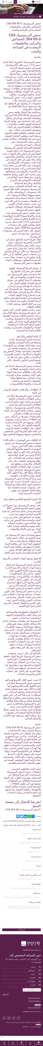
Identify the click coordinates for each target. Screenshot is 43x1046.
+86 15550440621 (34, 1008)
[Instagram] (9, 1018)
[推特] (4, 1018)
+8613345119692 (34, 1001)
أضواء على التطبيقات (19, 16)
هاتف (30, 1044)
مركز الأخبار (30, 16)
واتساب (21, 1044)
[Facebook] (14, 1018)
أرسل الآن (21, 930)
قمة (4, 1044)
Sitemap (25, 1027)
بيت (37, 16)
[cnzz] (38, 1024)
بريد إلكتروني (38, 1044)
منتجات (13, 1044)
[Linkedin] (18, 1018)
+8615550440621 (34, 998)
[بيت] (36, 2)
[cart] (15, 2)
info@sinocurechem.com (32, 1012)
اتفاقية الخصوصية (35, 1027)
